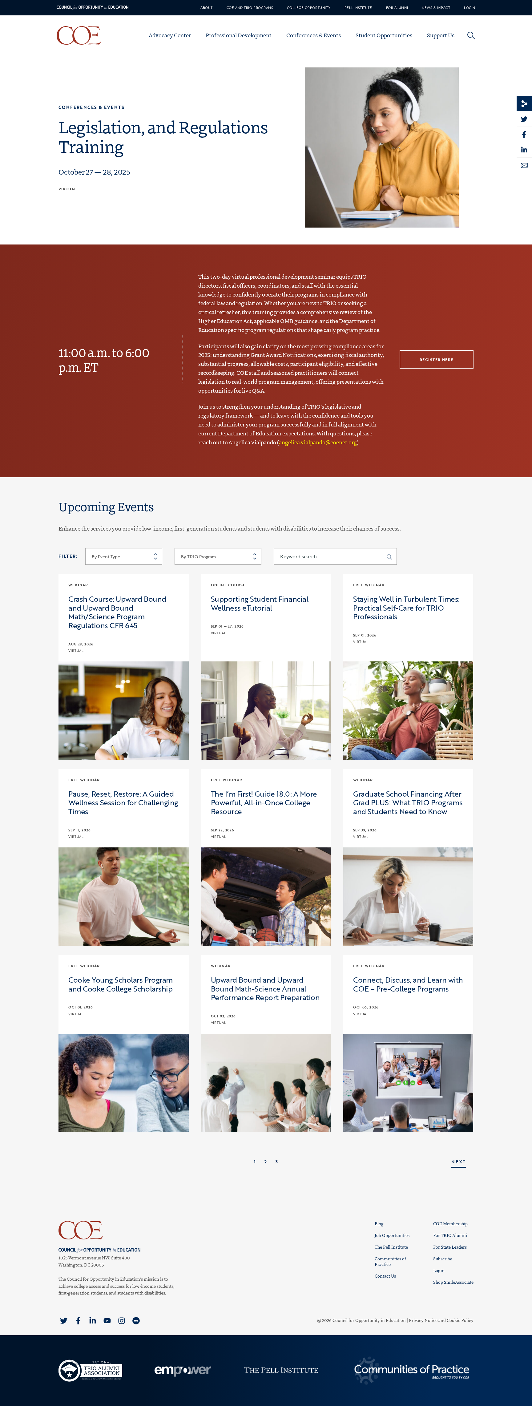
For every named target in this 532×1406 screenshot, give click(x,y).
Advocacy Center (170, 35)
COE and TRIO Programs (250, 7)
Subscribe (442, 1259)
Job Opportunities (392, 1235)
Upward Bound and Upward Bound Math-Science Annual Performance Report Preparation (265, 989)
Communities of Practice (390, 1261)
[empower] (182, 1370)
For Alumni (397, 7)
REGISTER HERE (436, 359)
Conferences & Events (313, 35)
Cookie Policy (460, 1320)
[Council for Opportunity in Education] (118, 1230)
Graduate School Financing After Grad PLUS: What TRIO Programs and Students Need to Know (407, 803)
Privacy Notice (423, 1320)
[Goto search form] (471, 35)
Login (469, 7)
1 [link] (255, 1161)
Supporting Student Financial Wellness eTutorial (259, 603)
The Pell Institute (391, 1247)
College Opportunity (308, 7)
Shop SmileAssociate (453, 1282)
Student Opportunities (384, 35)
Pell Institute (358, 7)
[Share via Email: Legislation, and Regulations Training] (524, 165)
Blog (379, 1223)
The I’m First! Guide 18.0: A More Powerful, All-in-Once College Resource (264, 803)
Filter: (68, 556)
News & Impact (436, 7)
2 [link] (265, 1161)
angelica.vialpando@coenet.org (318, 442)
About (206, 7)
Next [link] (458, 1161)
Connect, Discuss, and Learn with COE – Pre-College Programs (408, 984)
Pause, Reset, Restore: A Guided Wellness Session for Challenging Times (123, 803)
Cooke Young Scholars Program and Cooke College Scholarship (120, 984)
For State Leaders (450, 1247)
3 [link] (277, 1161)
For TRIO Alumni (450, 1235)
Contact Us (385, 1276)
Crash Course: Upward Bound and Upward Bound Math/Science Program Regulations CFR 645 (117, 612)
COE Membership (450, 1223)
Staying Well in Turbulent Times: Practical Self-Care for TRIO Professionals (406, 608)
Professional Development (239, 35)
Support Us (440, 35)
